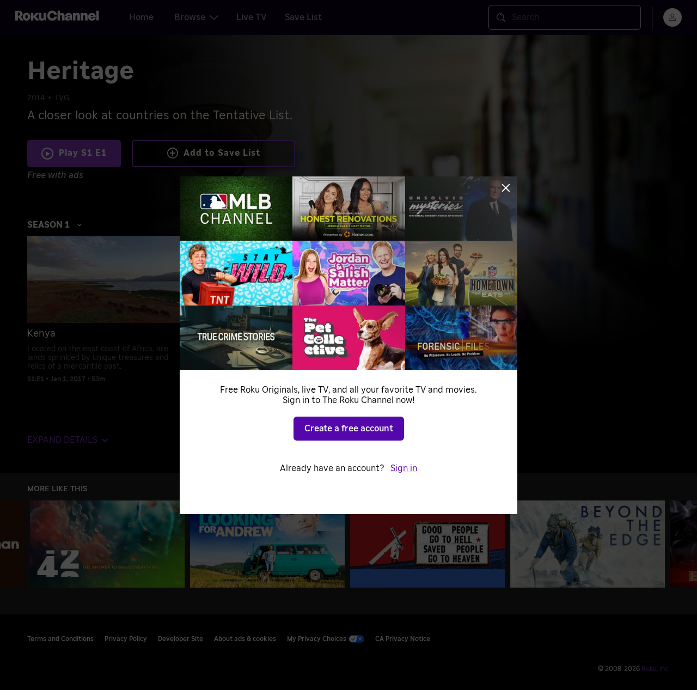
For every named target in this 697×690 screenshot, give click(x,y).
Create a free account (348, 428)
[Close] (506, 188)
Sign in (403, 468)
